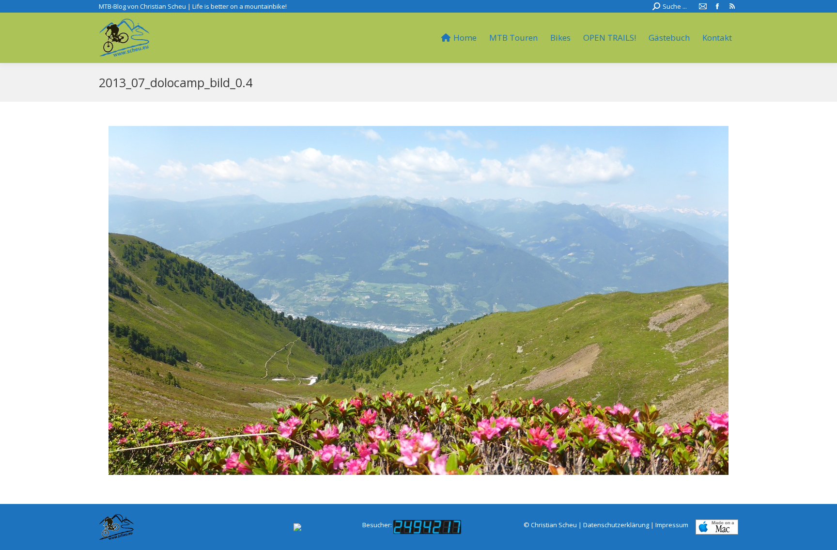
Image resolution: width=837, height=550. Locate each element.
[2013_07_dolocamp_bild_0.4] (418, 300)
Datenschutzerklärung (616, 524)
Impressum (671, 524)
